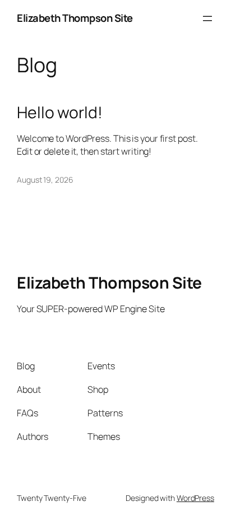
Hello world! (60, 113)
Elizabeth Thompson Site (75, 18)
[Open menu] (207, 18)
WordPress (195, 498)
